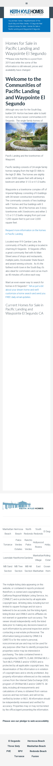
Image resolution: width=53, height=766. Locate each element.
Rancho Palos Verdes (28, 545)
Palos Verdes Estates (18, 545)
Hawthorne (18, 557)
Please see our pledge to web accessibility (26, 721)
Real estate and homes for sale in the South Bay (26, 12)
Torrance (7, 544)
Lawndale (8, 557)
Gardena (28, 557)
